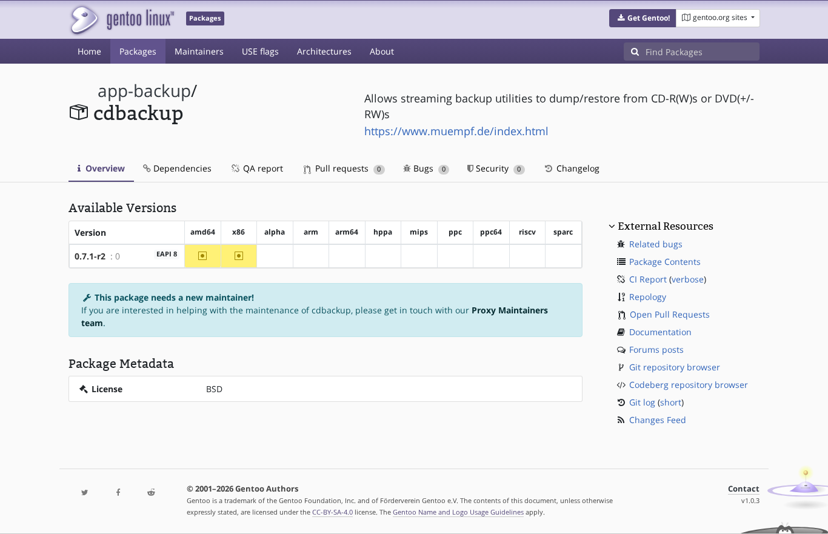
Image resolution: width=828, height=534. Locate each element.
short (670, 402)
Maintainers (199, 51)
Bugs (428, 168)
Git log (642, 402)
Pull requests (347, 168)
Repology (647, 296)
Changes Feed (657, 420)
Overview (104, 168)
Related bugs (656, 244)
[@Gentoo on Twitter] (84, 493)
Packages (137, 51)
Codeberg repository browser (688, 384)
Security (497, 168)
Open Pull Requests (670, 314)
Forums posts (656, 349)
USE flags (260, 51)
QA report (262, 168)
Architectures (324, 51)
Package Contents (665, 261)
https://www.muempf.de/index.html (456, 131)
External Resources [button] (665, 226)
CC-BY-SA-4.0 (332, 511)
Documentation (660, 332)
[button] (642, 18)
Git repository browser (674, 367)
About (382, 51)
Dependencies (181, 168)
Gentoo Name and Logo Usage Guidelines (458, 511)
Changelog (576, 168)
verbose (688, 279)
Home (89, 51)
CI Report (648, 279)
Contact (744, 489)
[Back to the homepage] (121, 20)
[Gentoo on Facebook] (117, 493)
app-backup (144, 90)
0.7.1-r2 (90, 256)
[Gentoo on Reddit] (151, 493)
